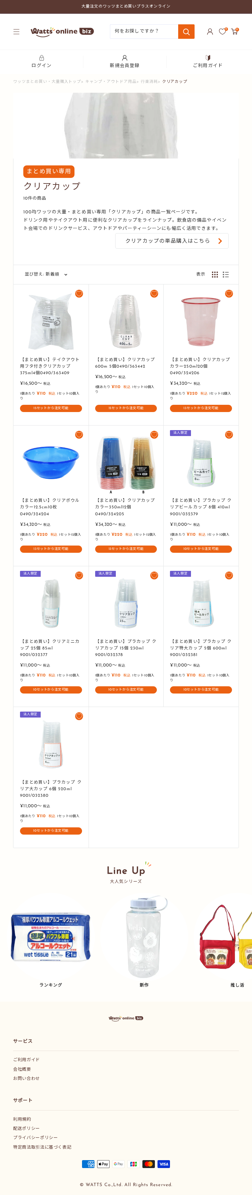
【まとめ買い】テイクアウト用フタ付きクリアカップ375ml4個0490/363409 (50, 366)
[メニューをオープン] (16, 31)
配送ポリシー (26, 1129)
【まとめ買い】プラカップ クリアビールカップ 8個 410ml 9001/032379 (201, 507)
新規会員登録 (125, 65)
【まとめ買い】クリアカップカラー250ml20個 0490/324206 (200, 366)
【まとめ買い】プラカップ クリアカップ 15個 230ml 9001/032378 (126, 648)
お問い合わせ (26, 1079)
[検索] (186, 31)
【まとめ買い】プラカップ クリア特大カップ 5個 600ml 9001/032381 (201, 648)
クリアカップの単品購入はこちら (167, 241)
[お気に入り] (222, 31)
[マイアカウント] (210, 31)
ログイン (41, 65)
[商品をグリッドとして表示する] (215, 275)
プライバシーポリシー (35, 1138)
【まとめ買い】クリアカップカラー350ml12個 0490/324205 (125, 507)
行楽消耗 (149, 82)
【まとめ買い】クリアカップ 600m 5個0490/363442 (125, 363)
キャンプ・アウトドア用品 (110, 82)
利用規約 (22, 1119)
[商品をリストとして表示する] (226, 275)
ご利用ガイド (208, 65)
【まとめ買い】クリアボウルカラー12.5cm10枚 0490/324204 (50, 507)
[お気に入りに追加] (79, 294)
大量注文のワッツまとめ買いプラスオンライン (126, 7)
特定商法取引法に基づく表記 (42, 1147)
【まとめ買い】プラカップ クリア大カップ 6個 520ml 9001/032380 (51, 789)
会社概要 (22, 1069)
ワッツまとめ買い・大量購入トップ (47, 82)
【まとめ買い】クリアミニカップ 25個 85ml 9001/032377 (50, 648)
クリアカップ (175, 82)
